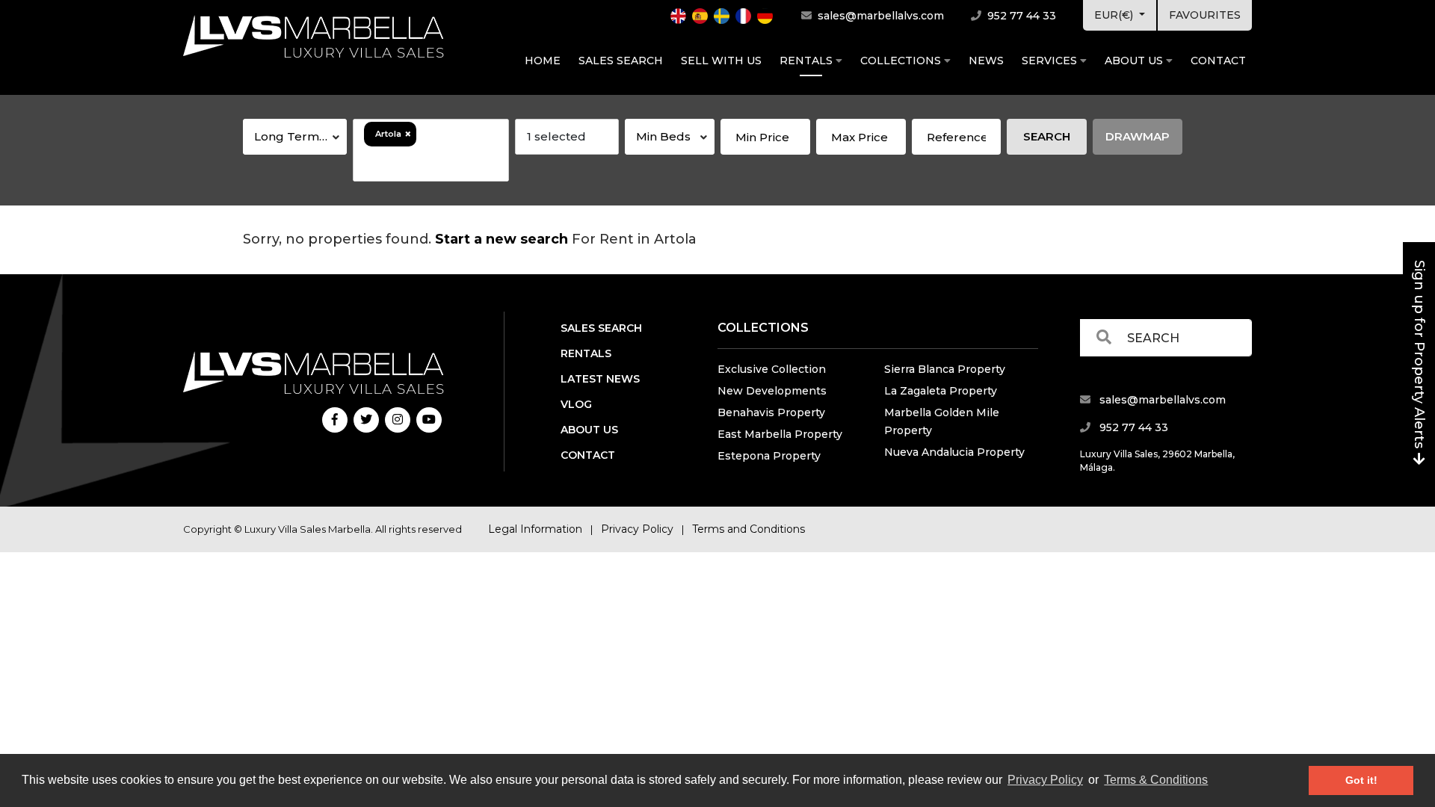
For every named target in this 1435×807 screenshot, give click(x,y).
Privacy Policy (1045, 779)
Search (1046, 136)
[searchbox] (431, 164)
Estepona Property (769, 456)
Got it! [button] (1361, 780)
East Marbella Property (780, 434)
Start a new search (501, 239)
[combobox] (295, 137)
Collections (902, 60)
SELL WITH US (721, 60)
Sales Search (620, 60)
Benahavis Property (771, 412)
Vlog (576, 404)
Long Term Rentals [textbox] (300, 136)
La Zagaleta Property (940, 391)
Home (543, 60)
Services (1051, 60)
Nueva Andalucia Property (954, 452)
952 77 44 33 (1020, 15)
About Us (1135, 60)
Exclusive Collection (772, 369)
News (986, 60)
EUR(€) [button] (1115, 15)
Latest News (600, 379)
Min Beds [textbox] (663, 136)
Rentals (808, 60)
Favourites (1205, 15)
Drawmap (1137, 136)
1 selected (556, 136)
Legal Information (535, 529)
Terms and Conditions (748, 529)
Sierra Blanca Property (944, 369)
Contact (1218, 60)
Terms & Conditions (1156, 779)
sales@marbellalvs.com (879, 15)
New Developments (772, 391)
